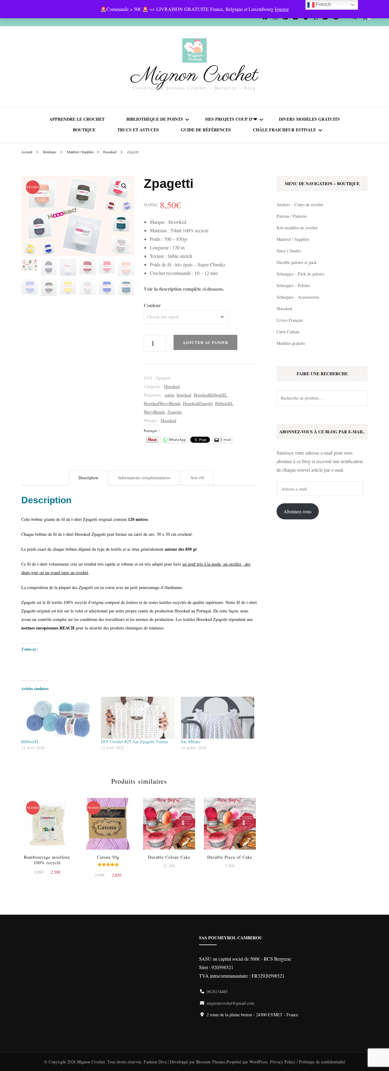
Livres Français (290, 320)
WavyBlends (154, 412)
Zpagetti (174, 412)
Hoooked (172, 386)
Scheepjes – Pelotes (293, 285)
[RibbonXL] (58, 718)
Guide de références (206, 130)
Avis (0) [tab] (197, 477)
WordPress (258, 1062)
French (323, 4)
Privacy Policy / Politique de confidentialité (307, 1062)
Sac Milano (190, 741)
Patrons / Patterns (292, 216)
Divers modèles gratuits (309, 119)
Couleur (152, 305)
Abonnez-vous (298, 511)
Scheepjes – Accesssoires (298, 297)
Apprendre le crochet (77, 119)
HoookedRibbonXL (210, 395)
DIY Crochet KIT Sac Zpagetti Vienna (134, 741)
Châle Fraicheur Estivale (284, 130)
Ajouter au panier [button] (47, 821)
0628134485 (217, 991)
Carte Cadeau (288, 331)
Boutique (84, 130)
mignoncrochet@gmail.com (230, 1003)
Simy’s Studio (289, 251)
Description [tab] (88, 477)
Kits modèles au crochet (297, 227)
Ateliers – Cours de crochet (300, 204)
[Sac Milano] (217, 718)
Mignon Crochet (194, 75)
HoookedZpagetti (198, 403)
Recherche (360, 398)
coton (169, 395)
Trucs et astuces (138, 130)
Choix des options (108, 822)
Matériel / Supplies (293, 239)
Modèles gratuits (291, 343)
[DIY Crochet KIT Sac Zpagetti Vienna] (137, 718)
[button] (124, 186)
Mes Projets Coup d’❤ (231, 119)
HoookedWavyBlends (162, 403)
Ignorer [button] (282, 9)
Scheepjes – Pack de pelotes (300, 274)
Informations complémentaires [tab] (144, 477)
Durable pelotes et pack (297, 262)
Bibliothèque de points (154, 119)
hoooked (184, 395)
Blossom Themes (210, 1062)
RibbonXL (224, 403)
